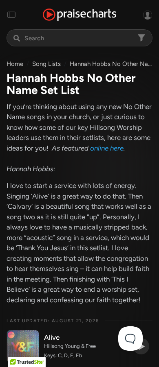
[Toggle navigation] (11, 15)
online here (107, 148)
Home (15, 64)
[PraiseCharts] (79, 15)
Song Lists (46, 64)
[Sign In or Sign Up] (147, 15)
